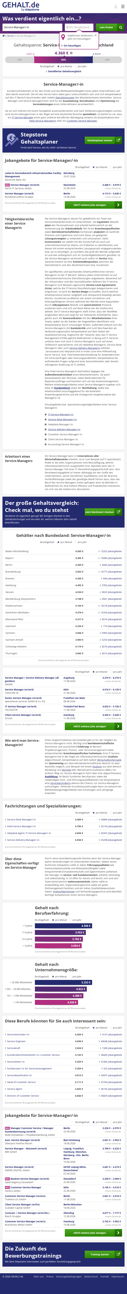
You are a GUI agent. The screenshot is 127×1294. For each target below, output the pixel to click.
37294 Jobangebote (111, 1082)
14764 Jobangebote (111, 612)
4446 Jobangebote (112, 564)
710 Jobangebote (112, 626)
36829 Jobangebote (111, 1095)
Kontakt (105, 1276)
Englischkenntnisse (64, 891)
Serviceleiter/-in (16, 1061)
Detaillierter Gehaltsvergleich (64, 71)
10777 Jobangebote (111, 571)
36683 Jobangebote (111, 1054)
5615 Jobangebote (112, 653)
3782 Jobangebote (112, 585)
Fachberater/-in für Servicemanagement (29, 1068)
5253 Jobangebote (112, 639)
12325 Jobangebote (111, 551)
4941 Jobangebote (112, 598)
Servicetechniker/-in (18, 1034)
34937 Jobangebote (111, 1075)
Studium (97, 766)
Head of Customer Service (21, 1082)
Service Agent (14, 1088)
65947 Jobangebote (111, 833)
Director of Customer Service (23, 1095)
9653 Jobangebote (112, 592)
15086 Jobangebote (111, 558)
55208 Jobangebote (111, 839)
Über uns (39, 1276)
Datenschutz (91, 1276)
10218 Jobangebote (111, 605)
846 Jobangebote (112, 578)
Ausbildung (51, 776)
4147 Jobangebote (112, 1034)
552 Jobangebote (113, 1068)
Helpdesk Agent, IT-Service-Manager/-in (29, 833)
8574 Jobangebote (112, 619)
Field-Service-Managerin (42, 120)
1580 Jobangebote (112, 1048)
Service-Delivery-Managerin (84, 348)
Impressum (117, 1276)
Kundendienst (62, 387)
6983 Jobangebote (112, 632)
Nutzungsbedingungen (69, 1276)
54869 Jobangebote (111, 819)
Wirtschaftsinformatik (109, 759)
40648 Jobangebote (111, 1041)
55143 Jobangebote (111, 826)
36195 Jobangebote (111, 1088)
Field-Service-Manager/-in (21, 826)
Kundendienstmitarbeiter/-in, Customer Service (33, 1054)
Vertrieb (66, 769)
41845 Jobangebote (111, 1061)
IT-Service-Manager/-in (60, 414)
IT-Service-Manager (22, 117)
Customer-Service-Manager (82, 120)
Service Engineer (16, 1041)
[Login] (116, 6)
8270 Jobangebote (112, 646)
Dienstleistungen (65, 97)
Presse (50, 1276)
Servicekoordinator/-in (19, 1075)
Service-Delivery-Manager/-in (64, 429)
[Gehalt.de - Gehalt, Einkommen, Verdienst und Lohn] (20, 6)
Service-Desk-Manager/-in (62, 419)
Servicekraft (13, 1048)
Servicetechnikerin (60, 783)
